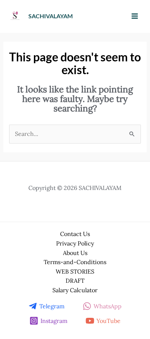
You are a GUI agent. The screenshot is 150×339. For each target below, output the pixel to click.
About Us (75, 252)
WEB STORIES (75, 271)
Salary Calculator (75, 290)
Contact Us (75, 233)
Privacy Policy (75, 243)
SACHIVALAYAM (50, 15)
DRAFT (75, 280)
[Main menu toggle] (135, 16)
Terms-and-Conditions (75, 262)
